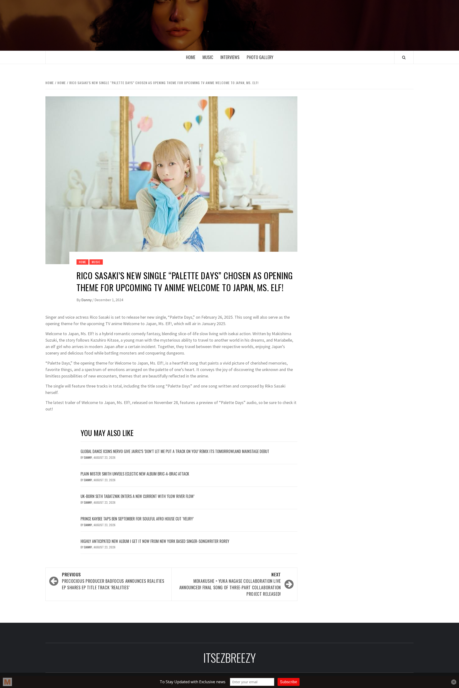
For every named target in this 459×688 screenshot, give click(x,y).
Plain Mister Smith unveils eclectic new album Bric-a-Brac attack (135, 474)
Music (207, 57)
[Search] (404, 57)
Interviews (230, 57)
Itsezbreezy (229, 25)
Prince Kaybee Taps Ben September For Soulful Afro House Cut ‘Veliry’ (137, 519)
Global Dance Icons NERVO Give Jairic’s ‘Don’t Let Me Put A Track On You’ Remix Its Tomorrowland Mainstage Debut (175, 451)
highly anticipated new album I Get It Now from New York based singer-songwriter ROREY (155, 541)
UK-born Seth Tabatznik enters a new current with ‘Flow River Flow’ (137, 496)
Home (190, 57)
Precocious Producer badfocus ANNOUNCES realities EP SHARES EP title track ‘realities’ (113, 580)
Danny (86, 299)
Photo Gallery (260, 57)
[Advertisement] (363, 133)
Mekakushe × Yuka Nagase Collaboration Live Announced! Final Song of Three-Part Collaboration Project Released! (230, 584)
